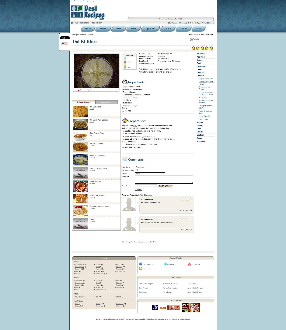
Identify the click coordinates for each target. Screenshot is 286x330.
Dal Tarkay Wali (96, 143)
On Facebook (148, 264)
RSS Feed (146, 269)
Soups (199, 138)
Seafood (200, 135)
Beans (92, 109)
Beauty (77, 304)
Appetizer (201, 57)
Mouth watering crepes (99, 206)
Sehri (118, 296)
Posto (92, 219)
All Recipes (202, 54)
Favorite (196, 39)
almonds (131, 105)
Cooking (98, 304)
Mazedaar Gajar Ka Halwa (206, 83)
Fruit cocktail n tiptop (98, 168)
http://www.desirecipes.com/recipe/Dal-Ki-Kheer (144, 242)
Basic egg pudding (97, 155)
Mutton (200, 122)
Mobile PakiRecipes (170, 284)
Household (99, 306)
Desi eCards (143, 288)
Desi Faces (143, 292)
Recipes (103, 28)
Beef (199, 63)
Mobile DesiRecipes (146, 284)
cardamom (137, 95)
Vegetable (201, 141)
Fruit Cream (203, 119)
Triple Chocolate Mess (205, 112)
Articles (183, 28)
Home (88, 28)
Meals (133, 28)
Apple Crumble (205, 116)
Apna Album (192, 284)
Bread (199, 69)
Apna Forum (167, 292)
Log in (161, 19)
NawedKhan (175, 319)
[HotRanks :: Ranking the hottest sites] (191, 311)
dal (134, 97)
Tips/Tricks (150, 28)
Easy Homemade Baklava (206, 102)
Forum (167, 28)
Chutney (200, 73)
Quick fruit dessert (97, 195)
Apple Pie (203, 97)
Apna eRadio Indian (170, 288)
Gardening (119, 304)
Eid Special (79, 296)
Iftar (97, 296)
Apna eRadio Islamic (195, 292)
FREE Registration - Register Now (87, 23)
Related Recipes (83, 102)
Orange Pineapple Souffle (206, 107)
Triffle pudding (95, 181)
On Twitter (171, 264)
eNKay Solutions (185, 319)
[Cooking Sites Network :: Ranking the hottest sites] (173, 309)
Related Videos (106, 102)
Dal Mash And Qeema (99, 120)
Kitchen (118, 306)
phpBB (143, 319)
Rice (91, 135)
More (198, 28)
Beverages (201, 66)
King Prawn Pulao (97, 133)
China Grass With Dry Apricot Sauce (206, 93)
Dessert (90, 35)
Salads (200, 132)
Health (77, 306)
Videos (119, 28)
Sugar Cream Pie (206, 79)
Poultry (200, 126)
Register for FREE (175, 19)
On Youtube (196, 264)
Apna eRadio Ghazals (195, 288)
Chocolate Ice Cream (204, 88)
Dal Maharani (95, 107)
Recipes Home (78, 35)
